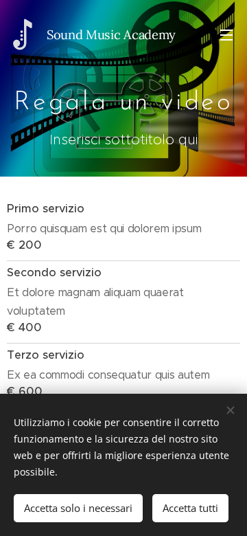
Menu (226, 34)
